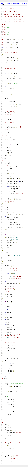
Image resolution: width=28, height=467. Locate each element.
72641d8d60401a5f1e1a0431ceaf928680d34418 (13, 3)
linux (5, 3)
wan (26, 3)
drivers (23, 3)
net (24, 3)
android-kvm (2, 3)
